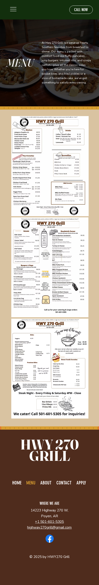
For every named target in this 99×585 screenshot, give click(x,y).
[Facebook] (49, 538)
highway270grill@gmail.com (49, 527)
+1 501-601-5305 (49, 521)
